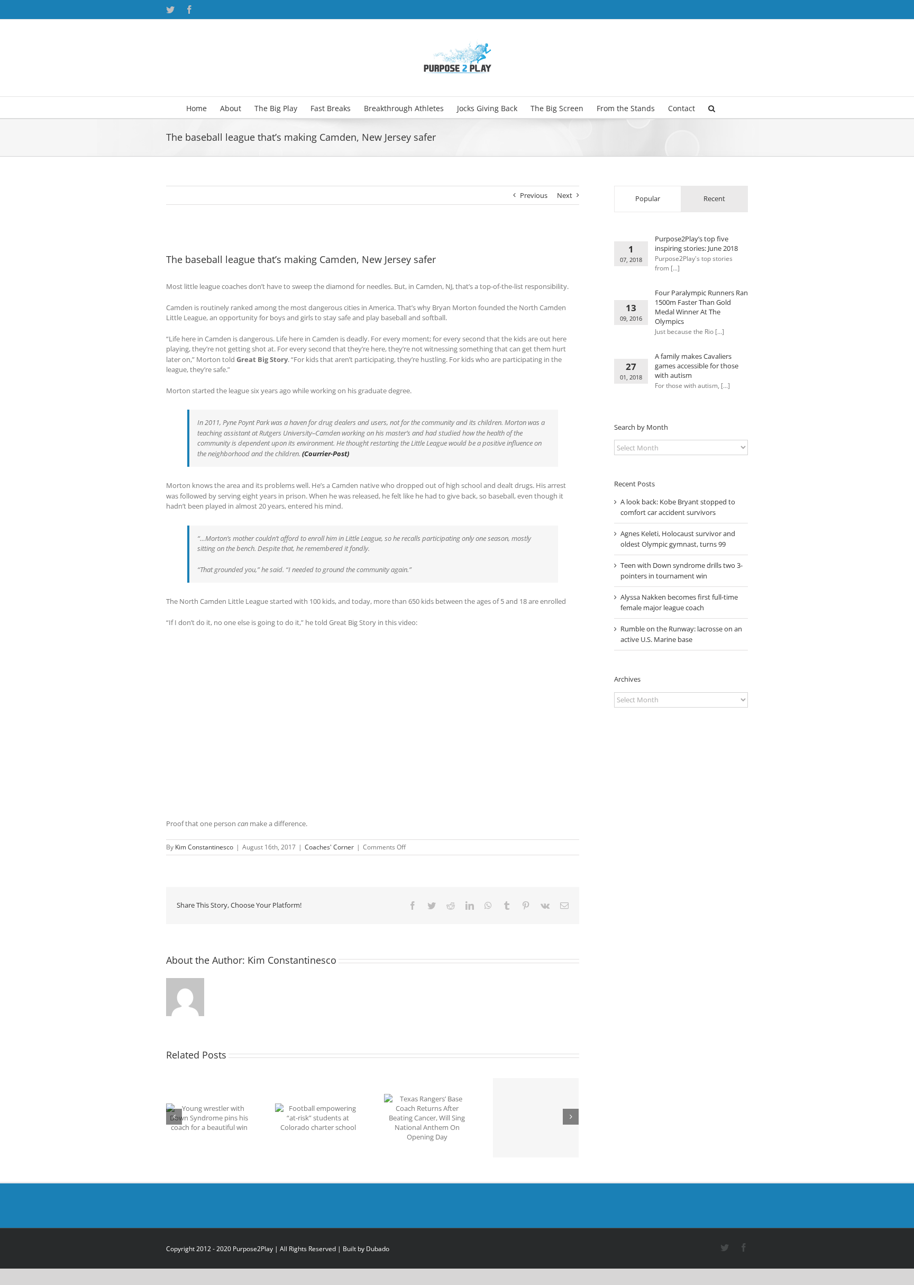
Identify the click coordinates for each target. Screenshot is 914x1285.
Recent (714, 198)
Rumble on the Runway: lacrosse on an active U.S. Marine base (681, 634)
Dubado (377, 1248)
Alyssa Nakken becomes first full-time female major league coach (679, 602)
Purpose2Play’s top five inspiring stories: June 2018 (696, 243)
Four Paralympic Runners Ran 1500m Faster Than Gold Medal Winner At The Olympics (701, 307)
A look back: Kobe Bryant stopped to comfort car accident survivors (677, 507)
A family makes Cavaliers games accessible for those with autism (696, 365)
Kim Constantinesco (204, 847)
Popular (647, 198)
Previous (533, 195)
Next (564, 195)
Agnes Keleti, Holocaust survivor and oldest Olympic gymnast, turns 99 (677, 539)
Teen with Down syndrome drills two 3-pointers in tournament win (681, 570)
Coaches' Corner (329, 847)
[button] (711, 107)
